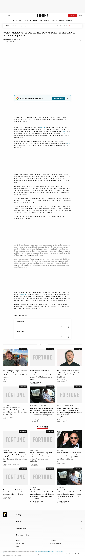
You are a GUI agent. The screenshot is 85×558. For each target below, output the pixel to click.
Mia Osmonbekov (37, 382)
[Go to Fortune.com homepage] (42, 15)
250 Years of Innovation (11, 407)
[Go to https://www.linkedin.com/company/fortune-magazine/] (72, 553)
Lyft (64, 131)
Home (15, 20)
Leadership (47, 20)
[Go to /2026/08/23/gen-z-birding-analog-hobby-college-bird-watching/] (42, 357)
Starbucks (23, 294)
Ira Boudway (7, 39)
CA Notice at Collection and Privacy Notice (53, 551)
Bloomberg (17, 39)
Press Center (53, 540)
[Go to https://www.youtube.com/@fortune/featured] (81, 553)
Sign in (80, 15)
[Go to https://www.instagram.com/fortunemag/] (75, 553)
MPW (4, 487)
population (69, 405)
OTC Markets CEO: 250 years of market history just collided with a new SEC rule (15, 412)
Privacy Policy (43, 551)
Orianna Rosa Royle (37, 501)
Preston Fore (62, 462)
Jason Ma (7, 464)
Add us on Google (58, 98)
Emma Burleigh (63, 380)
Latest (20, 20)
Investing (33, 405)
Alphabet (42, 127)
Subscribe (72, 15)
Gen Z (19, 368)
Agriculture (43, 405)
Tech (40, 20)
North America (35, 368)
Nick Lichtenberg (9, 380)
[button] (15, 20)
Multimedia (69, 20)
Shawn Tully (16, 464)
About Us (18, 540)
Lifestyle (54, 20)
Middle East (34, 450)
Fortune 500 (27, 20)
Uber (68, 143)
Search (8, 15)
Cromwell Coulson (9, 417)
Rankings (61, 20)
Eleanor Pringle (63, 420)
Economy (60, 405)
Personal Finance (9, 368)
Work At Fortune (20, 543)
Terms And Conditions (55, 543)
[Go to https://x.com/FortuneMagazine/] (69, 553)
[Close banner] (68, 98)
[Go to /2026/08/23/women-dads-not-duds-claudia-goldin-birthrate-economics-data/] (69, 394)
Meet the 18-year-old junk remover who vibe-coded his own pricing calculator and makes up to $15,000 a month (15, 374)
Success (60, 368)
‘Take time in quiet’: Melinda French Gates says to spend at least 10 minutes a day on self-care (15, 492)
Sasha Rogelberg (37, 420)
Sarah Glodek (8, 497)
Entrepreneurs (70, 368)
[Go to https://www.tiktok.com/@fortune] (78, 553)
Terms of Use (37, 551)
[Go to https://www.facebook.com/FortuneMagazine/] (66, 553)
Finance (35, 20)
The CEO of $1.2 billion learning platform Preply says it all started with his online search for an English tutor (69, 374)
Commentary (7, 405)
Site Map (18, 546)
